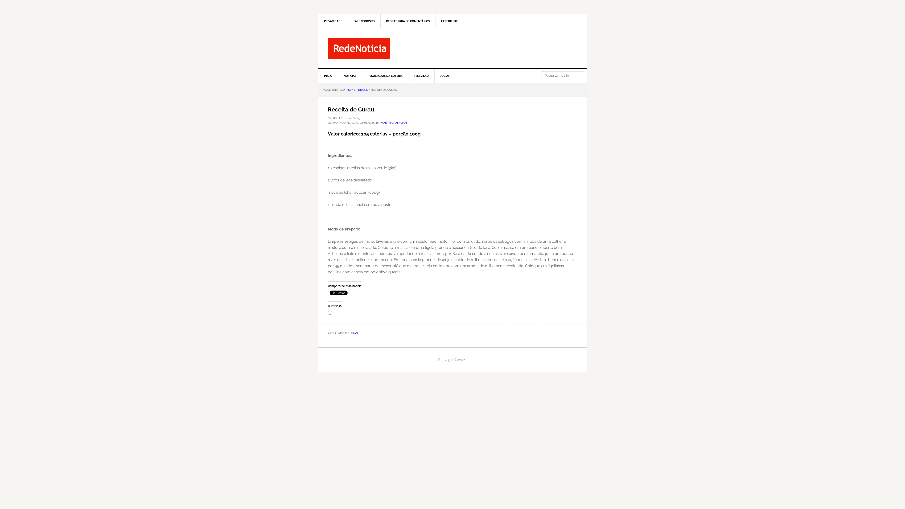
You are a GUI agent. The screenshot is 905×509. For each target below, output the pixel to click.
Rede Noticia (452, 48)
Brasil (355, 333)
